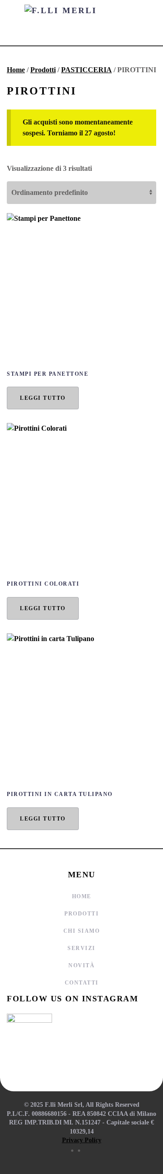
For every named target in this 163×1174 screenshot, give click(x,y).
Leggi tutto (43, 398)
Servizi (81, 948)
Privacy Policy (81, 1140)
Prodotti (43, 70)
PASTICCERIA (86, 70)
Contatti (82, 983)
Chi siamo (81, 931)
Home (16, 70)
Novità (81, 965)
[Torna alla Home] (81, 22)
